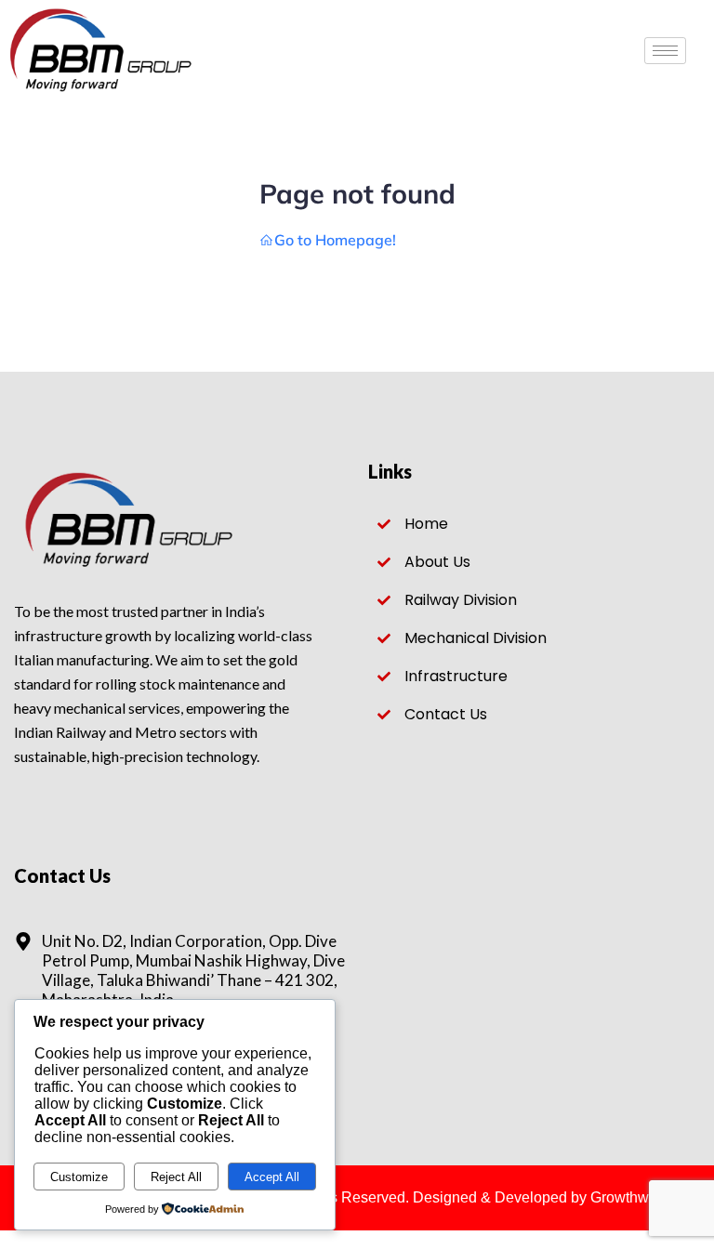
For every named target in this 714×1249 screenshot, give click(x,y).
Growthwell (627, 1197)
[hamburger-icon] (665, 50)
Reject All (176, 1177)
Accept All (272, 1177)
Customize (79, 1177)
